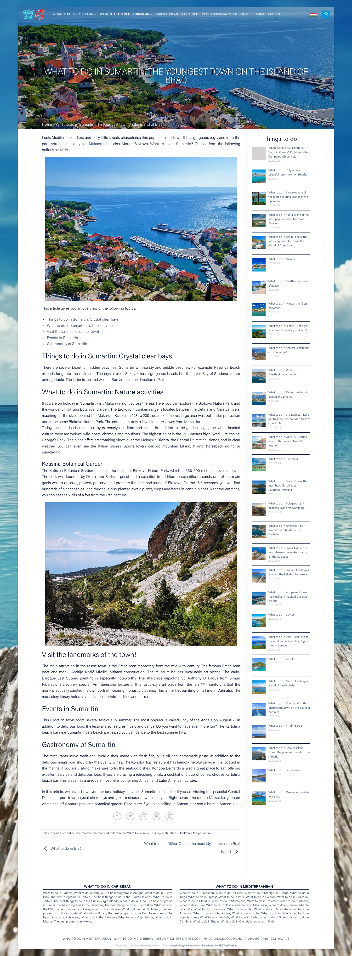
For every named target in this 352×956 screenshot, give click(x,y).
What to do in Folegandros (211, 913)
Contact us (280, 938)
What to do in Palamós (262, 901)
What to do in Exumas (58, 893)
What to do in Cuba (133, 901)
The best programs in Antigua (123, 893)
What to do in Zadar (244, 917)
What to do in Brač (65, 849)
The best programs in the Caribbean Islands (137, 913)
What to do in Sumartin (170, 144)
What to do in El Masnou (197, 893)
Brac (78, 833)
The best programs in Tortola (70, 897)
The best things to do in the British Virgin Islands (86, 901)
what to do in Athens (294, 901)
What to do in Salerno (261, 897)
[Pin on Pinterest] (156, 816)
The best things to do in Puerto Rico (129, 905)
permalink (204, 833)
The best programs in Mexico (73, 921)
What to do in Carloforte (271, 909)
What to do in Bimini (92, 913)
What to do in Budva (206, 921)
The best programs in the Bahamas (79, 905)
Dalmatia (99, 833)
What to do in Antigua (88, 893)
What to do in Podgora (210, 909)
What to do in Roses (219, 905)
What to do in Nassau (105, 909)
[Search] (326, 14)
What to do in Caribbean (73, 14)
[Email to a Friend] (143, 816)
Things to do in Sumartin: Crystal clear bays (82, 320)
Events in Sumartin (62, 338)
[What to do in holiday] (313, 14)
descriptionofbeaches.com (178, 938)
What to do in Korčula (214, 917)
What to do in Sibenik (274, 917)
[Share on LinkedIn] (169, 816)
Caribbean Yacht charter (177, 14)
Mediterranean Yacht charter (227, 14)
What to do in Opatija (202, 897)
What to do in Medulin (195, 901)
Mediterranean (116, 833)
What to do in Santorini (292, 897)
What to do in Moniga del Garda (266, 893)
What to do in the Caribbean (141, 909)
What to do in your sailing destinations (152, 833)
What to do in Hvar (274, 913)
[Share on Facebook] (117, 816)
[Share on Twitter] (130, 816)
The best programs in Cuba (72, 909)
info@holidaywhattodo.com (185, 946)
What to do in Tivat (192, 905)
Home (47, 125)
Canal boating (268, 14)
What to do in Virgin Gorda (135, 917)
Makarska (97, 144)
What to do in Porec (229, 893)
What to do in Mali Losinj (250, 905)
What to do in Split (262, 921)
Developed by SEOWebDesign (219, 946)
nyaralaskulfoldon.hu (223, 938)
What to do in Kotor (246, 913)
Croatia (87, 833)
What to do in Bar (239, 909)
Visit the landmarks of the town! (73, 332)
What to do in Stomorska (228, 901)
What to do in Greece (283, 905)
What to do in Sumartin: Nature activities (80, 326)
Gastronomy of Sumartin (67, 344)
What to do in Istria (232, 897)
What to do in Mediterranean (124, 14)
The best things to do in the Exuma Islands (122, 897)
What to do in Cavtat (234, 921)
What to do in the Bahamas (99, 917)
